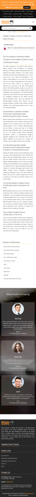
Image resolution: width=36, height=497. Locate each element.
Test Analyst (7, 268)
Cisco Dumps (30, 11)
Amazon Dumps (18, 14)
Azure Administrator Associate (11, 250)
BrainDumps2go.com (28, 493)
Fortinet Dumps (28, 14)
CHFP (5, 264)
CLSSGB (6, 275)
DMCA (2, 466)
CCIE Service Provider (9, 261)
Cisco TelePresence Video (10, 257)
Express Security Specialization (12, 246)
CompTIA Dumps (8, 14)
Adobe (14, 32)
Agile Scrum (7, 271)
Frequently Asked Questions (9, 458)
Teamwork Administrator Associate (12, 278)
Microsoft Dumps (20, 11)
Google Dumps (17, 16)
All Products (5, 455)
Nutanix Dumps (7, 16)
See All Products (28, 16)
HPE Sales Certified (9, 253)
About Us (3, 463)
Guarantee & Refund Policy (8, 461)
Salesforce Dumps (7, 11)
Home (9, 32)
